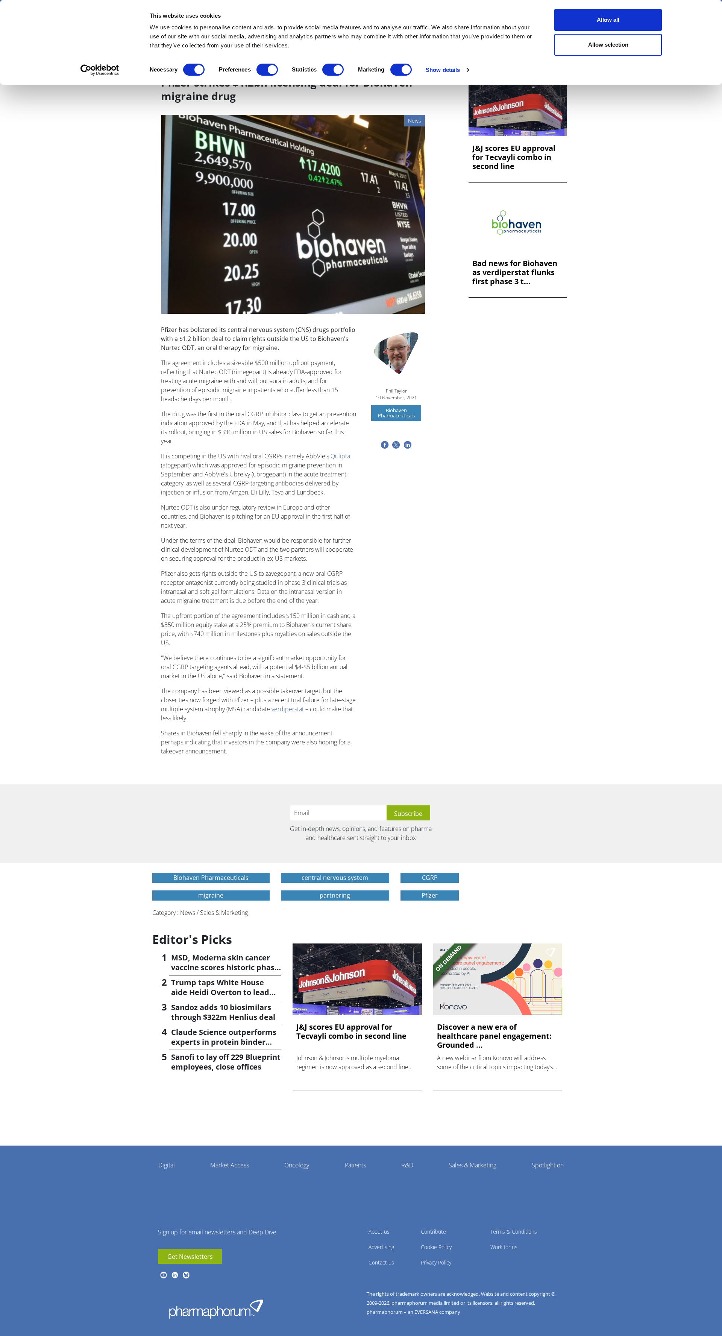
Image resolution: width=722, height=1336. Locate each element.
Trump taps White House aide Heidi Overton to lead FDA (220, 992)
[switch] (267, 70)
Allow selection (608, 44)
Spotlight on (548, 1165)
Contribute (433, 1231)
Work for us (503, 1247)
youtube (163, 1275)
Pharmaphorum (216, 1309)
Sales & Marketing (472, 1165)
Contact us (381, 1262)
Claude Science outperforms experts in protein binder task (223, 1042)
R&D (407, 1165)
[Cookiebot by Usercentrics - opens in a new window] (100, 70)
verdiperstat (288, 709)
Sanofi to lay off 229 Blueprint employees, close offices (226, 1062)
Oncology (296, 1165)
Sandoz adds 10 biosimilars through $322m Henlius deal (223, 1012)
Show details (443, 70)
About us (379, 1231)
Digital (166, 1165)
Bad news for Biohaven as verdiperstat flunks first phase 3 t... (514, 272)
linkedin (175, 1275)
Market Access (229, 1165)
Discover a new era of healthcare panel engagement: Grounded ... (494, 1036)
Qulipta (340, 456)
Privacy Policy (436, 1262)
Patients (355, 1165)
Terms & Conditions (513, 1231)
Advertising (381, 1247)
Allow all (608, 20)
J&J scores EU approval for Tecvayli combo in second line (513, 157)
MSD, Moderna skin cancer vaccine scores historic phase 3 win (225, 967)
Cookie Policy (436, 1247)
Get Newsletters (190, 1256)
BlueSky (186, 1275)
